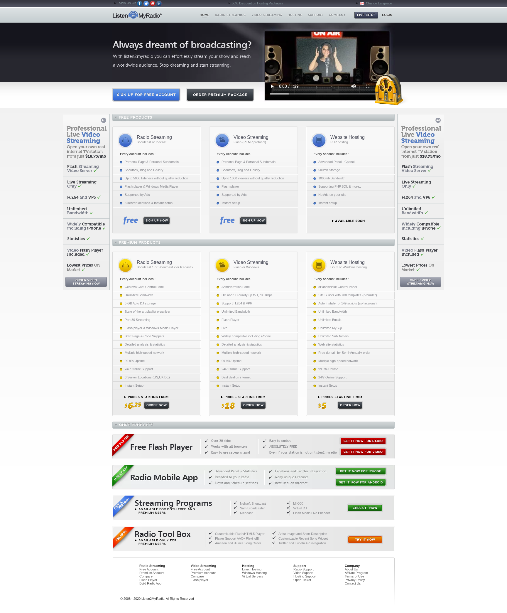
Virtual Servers (252, 576)
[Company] (337, 15)
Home (147, 15)
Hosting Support (304, 576)
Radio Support (303, 569)
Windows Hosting (254, 573)
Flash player (199, 580)
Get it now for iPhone (361, 471)
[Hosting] (295, 15)
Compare (146, 576)
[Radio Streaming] (230, 15)
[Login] (387, 15)
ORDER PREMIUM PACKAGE (220, 95)
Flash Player (148, 580)
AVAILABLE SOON (348, 221)
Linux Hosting (251, 569)
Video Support (303, 573)
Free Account (148, 569)
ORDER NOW (147, 403)
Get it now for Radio (363, 441)
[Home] (204, 15)
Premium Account (151, 573)
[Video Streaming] (267, 15)
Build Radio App (150, 583)
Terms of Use (354, 576)
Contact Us (353, 583)
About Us (351, 569)
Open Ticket (302, 580)
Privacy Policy (355, 580)
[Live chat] (366, 15)
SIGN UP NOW (146, 220)
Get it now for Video (363, 451)
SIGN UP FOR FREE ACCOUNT (146, 95)
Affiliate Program (356, 573)
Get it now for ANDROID (361, 482)
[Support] (315, 15)
